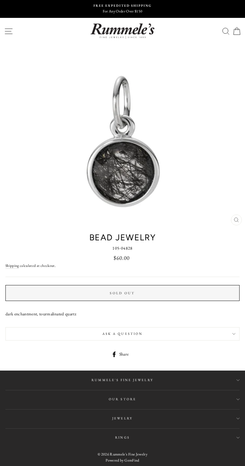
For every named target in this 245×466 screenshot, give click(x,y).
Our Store (122, 399)
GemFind (131, 460)
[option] (122, 9)
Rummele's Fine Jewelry (122, 380)
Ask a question (122, 334)
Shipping (12, 265)
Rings (122, 437)
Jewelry (122, 418)
